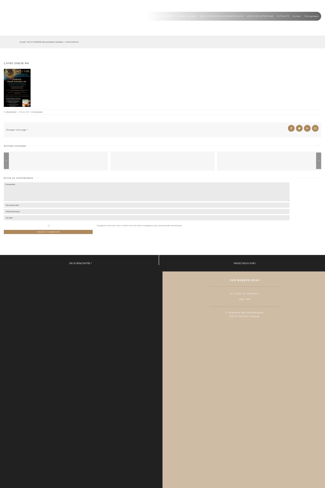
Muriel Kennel (11, 112)
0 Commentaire (37, 112)
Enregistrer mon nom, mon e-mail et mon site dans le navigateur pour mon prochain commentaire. (139, 225)
